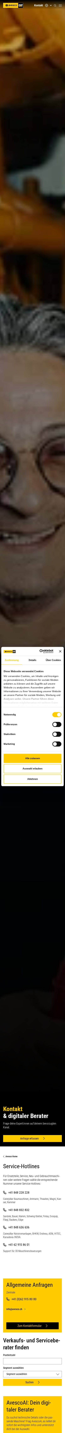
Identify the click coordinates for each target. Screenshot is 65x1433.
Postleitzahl (9, 1355)
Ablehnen (32, 779)
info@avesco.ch (14, 1309)
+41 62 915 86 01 (19, 1245)
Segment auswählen (13, 1367)
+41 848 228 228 (18, 1192)
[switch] (56, 724)
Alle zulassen (32, 758)
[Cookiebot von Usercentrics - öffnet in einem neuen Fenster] (40, 651)
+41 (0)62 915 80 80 (24, 1299)
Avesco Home (12, 1156)
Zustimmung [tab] (12, 660)
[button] (55, 5)
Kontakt (38, 5)
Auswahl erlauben (32, 768)
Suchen (29, 1382)
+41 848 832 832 (18, 1210)
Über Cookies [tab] (53, 660)
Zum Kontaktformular (29, 1325)
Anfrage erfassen (29, 1138)
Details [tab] (32, 660)
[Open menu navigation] (60, 5)
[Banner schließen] (60, 651)
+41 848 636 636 (18, 1227)
